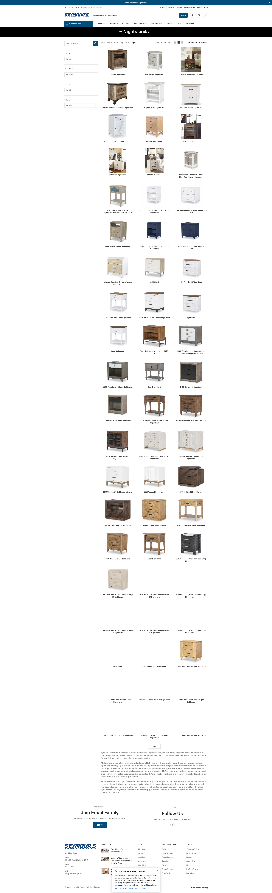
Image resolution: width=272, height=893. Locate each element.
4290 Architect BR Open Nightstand (117, 525)
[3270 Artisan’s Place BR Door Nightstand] (117, 441)
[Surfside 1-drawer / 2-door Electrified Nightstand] (191, 864)
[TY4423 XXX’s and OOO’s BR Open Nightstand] (117, 756)
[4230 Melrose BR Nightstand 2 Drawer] (117, 477)
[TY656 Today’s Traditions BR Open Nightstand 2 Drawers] (191, 756)
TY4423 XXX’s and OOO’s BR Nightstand (190, 735)
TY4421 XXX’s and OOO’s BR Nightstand (154, 700)
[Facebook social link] (65, 7)
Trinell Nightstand (118, 74)
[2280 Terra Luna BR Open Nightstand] (117, 372)
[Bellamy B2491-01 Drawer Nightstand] (117, 864)
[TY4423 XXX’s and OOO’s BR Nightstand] (191, 720)
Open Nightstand (117, 351)
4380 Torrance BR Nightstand (154, 525)
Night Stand (154, 282)
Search (183, 15)
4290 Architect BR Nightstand (190, 492)
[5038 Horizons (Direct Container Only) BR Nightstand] (117, 615)
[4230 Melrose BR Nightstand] (154, 477)
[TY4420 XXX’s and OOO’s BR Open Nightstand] (117, 685)
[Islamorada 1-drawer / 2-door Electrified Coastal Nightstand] (191, 160)
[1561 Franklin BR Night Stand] (191, 267)
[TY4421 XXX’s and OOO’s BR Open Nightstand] (191, 685)
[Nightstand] (191, 303)
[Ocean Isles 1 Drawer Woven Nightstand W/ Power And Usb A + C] (117, 195)
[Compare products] (205, 15)
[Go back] (120, 31)
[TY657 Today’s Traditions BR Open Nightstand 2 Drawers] (154, 792)
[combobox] (81, 59)
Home (103, 42)
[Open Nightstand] (117, 336)
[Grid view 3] (179, 42)
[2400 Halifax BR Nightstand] (191, 372)
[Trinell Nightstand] (117, 59)
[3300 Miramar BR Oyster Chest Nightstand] (191, 441)
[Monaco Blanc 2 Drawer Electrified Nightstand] (154, 864)
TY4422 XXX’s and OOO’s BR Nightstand (117, 735)
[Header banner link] (136, 2)
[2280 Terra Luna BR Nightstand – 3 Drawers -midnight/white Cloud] (191, 336)
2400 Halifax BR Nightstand (191, 387)
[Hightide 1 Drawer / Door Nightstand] (117, 126)
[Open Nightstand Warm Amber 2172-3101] (154, 336)
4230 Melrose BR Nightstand (154, 492)
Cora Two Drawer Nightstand (191, 108)
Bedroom (116, 42)
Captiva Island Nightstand (154, 108)
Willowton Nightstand (117, 175)
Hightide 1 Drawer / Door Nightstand (117, 141)
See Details (99, 7)
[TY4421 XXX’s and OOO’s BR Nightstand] (154, 685)
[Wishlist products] (198, 15)
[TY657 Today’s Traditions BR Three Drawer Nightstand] (117, 792)
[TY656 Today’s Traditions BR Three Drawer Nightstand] (154, 756)
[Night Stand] (154, 267)
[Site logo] (76, 15)
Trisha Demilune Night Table (191, 807)
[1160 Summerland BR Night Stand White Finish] (191, 195)
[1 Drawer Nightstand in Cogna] (191, 59)
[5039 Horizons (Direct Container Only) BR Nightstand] (154, 615)
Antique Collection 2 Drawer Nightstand (117, 108)
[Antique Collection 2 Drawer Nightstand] (117, 93)
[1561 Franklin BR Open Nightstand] (117, 303)
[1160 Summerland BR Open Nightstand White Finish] (154, 195)
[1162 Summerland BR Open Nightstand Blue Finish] (154, 231)
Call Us (77, 7)
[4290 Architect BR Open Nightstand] (117, 510)
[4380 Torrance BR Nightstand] (154, 510)
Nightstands (125, 42)
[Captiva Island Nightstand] (154, 93)
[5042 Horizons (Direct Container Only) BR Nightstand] (191, 615)
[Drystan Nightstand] (191, 126)
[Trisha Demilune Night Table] (191, 792)
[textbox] (81, 59)
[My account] (192, 15)
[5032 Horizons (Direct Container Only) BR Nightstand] (117, 580)
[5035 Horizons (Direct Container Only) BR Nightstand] (154, 580)
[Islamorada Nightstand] (154, 59)
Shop (108, 42)
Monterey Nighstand (154, 141)
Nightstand (191, 318)
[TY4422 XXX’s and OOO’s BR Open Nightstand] (154, 720)
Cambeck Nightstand (154, 175)
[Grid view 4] (182, 42)
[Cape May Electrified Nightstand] (117, 231)
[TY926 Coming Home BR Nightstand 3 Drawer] (191, 828)
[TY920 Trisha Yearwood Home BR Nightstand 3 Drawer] (154, 828)
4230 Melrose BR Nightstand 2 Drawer (118, 492)
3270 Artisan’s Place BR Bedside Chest (191, 420)
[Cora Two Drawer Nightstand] (191, 93)
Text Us (71, 7)
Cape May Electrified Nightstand (117, 246)
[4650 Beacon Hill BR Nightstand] (117, 544)
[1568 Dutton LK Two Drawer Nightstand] (154, 303)
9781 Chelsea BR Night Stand (154, 666)
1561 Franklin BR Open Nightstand (117, 318)
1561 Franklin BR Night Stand (191, 282)
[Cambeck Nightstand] (154, 160)
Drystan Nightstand (190, 141)
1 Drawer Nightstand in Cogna (191, 74)
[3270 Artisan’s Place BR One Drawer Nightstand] (154, 405)
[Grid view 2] (175, 42)
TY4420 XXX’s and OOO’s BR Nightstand (190, 666)
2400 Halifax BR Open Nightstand (118, 420)
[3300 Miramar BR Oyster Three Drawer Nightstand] (154, 441)
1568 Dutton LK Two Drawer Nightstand (154, 318)
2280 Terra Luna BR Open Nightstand (117, 387)
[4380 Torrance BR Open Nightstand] (191, 510)
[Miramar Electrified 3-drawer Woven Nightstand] (117, 267)
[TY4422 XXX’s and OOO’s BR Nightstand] (117, 720)
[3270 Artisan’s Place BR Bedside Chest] (191, 405)
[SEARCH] (95, 43)
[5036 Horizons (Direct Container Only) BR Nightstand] (191, 580)
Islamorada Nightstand (154, 74)
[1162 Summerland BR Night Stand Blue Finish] (191, 231)
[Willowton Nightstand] (117, 160)
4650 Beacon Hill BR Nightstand (117, 559)
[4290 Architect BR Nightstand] (191, 477)
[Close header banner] (269, 2)
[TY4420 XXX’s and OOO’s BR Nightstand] (191, 651)
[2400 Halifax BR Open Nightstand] (117, 405)
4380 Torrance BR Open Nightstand (191, 525)
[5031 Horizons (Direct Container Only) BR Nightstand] (191, 544)
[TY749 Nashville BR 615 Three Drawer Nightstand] (117, 828)
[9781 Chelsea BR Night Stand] (154, 651)
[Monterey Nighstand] (154, 126)
